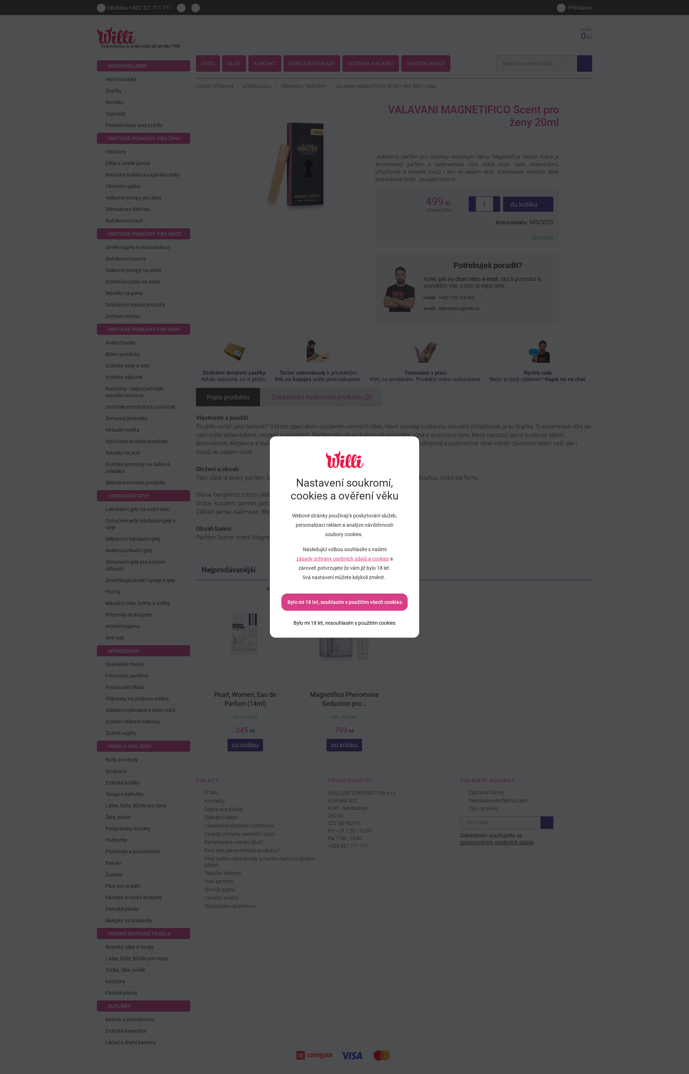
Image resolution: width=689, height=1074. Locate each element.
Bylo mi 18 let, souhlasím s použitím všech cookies (344, 602)
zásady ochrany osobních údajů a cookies (342, 559)
